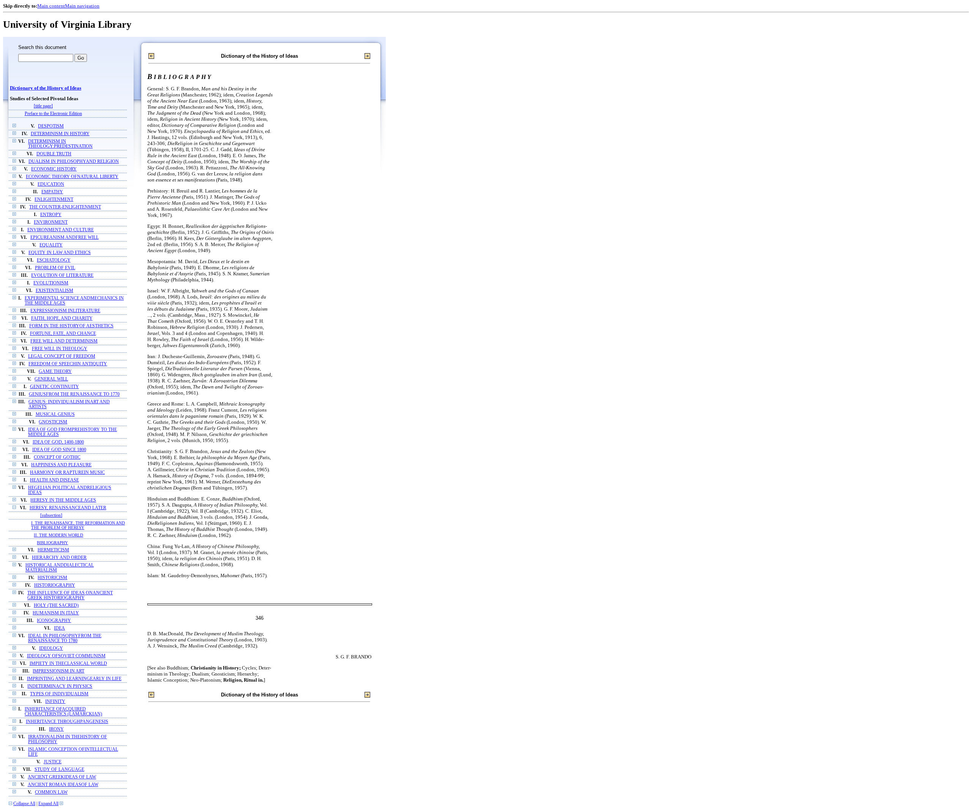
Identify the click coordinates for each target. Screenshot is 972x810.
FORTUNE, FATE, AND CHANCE (63, 333)
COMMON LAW (51, 792)
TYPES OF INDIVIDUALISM (59, 694)
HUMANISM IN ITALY (56, 613)
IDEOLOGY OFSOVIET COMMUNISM (66, 656)
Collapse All (24, 803)
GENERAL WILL (51, 379)
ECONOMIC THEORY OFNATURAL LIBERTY (72, 176)
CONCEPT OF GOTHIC (57, 457)
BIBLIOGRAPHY (52, 542)
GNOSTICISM (53, 422)
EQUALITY (51, 245)
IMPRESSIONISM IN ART (58, 671)
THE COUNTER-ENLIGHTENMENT (65, 207)
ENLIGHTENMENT (54, 199)
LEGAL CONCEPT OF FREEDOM (61, 356)
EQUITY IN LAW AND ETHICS (59, 252)
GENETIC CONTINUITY (54, 386)
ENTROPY (51, 214)
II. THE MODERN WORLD (58, 535)
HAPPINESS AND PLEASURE (61, 465)
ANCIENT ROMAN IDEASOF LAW (63, 784)
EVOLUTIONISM (50, 283)
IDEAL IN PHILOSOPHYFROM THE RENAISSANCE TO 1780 (64, 638)
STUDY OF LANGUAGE (59, 769)
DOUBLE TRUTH (53, 154)
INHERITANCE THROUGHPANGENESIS (67, 721)
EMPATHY (52, 191)
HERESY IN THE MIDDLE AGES (63, 500)
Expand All (48, 803)
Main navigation (82, 6)
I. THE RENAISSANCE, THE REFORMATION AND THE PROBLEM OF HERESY (78, 525)
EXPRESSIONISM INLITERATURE (65, 310)
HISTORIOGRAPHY (54, 585)
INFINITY (55, 701)
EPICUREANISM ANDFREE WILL (64, 237)
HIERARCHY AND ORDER (59, 557)
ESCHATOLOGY (54, 260)
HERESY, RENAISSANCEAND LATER (68, 507)
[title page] (43, 106)
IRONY (56, 729)
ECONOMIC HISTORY (54, 169)
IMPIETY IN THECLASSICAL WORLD (68, 663)
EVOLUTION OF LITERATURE (62, 275)
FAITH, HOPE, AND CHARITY (62, 318)
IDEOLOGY (51, 648)
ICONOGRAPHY (54, 620)
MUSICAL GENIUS (55, 414)
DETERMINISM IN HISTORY (60, 133)
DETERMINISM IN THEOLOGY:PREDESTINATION (60, 144)
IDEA (59, 628)
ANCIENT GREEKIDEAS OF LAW (62, 777)
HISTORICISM (52, 577)
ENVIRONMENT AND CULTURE (60, 229)
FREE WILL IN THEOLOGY (59, 348)
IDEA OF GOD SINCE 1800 (59, 449)
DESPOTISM (51, 126)
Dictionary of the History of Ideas (45, 88)
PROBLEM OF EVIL (55, 267)
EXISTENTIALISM (54, 290)
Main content (51, 6)
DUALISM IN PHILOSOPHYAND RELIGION (73, 161)
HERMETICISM (53, 550)
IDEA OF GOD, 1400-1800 (58, 442)
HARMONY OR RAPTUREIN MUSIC (67, 472)
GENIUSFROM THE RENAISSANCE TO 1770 (74, 394)
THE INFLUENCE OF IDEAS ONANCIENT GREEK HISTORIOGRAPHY (70, 595)
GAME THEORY (55, 371)
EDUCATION (51, 184)
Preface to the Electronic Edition (53, 113)
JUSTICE (53, 761)
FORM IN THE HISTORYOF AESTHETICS (71, 326)
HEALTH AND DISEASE (54, 480)
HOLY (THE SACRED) (56, 605)
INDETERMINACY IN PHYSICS (59, 686)
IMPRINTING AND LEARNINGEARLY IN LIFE (74, 678)
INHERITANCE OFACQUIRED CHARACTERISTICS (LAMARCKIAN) (63, 712)
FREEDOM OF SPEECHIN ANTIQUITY (67, 364)
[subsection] (51, 515)
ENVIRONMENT (51, 222)
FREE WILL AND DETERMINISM (64, 341)
